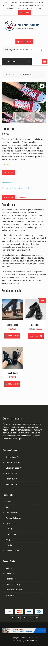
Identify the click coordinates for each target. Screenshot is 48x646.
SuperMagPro (11, 484)
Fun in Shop (11, 579)
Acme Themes (31, 640)
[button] (44, 61)
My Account (24, 12)
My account (11, 523)
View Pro (9, 545)
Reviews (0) (21, 197)
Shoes (14, 188)
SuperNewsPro (12, 478)
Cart (18, 8)
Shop (8, 507)
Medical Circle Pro (13, 462)
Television (10, 573)
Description (8, 197)
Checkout (12, 534)
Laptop (9, 568)
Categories (12, 61)
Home (8, 501)
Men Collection (12, 512)
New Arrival (10, 595)
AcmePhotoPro (12, 473)
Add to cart (8, 172)
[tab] (8, 197)
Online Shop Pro (13, 457)
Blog (8, 539)
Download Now (12, 550)
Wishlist (10, 8)
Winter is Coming (13, 584)
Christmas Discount (14, 589)
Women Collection (26, 188)
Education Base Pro (14, 468)
